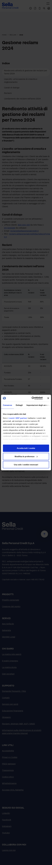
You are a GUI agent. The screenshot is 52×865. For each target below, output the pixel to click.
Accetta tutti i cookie (26, 448)
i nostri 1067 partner (17, 418)
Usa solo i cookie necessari (26, 465)
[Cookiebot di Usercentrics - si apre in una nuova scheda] (32, 398)
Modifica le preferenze (24, 456)
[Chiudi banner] (48, 398)
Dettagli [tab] (19, 405)
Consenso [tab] (7, 405)
